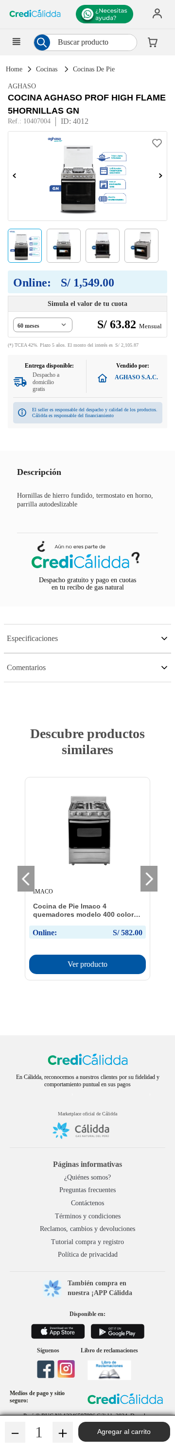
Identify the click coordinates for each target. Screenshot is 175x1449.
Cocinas (46, 69)
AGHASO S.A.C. (136, 377)
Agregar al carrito (124, 1431)
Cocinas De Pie (94, 69)
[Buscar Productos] (42, 42)
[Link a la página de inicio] (13, 69)
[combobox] (86, 42)
